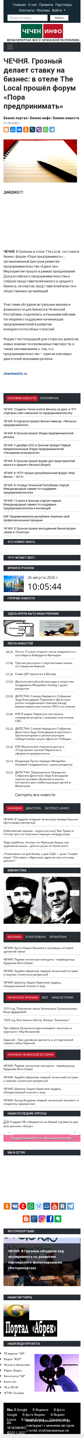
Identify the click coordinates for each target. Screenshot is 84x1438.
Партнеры (63, 4)
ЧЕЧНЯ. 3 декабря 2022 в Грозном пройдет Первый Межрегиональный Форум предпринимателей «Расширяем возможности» (37, 449)
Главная (19, 4)
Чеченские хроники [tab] (23, 997)
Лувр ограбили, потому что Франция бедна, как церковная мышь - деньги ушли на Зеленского (36, 844)
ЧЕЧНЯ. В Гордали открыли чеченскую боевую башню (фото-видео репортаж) (41, 821)
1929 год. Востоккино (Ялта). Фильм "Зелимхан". (37, 1020)
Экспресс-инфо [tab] (57, 808)
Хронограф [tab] (58, 937)
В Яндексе (41, 1410)
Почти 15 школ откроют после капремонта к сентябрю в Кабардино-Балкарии (45, 653)
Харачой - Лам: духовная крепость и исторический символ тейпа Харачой (38, 1041)
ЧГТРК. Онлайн (14, 1393)
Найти (59, 18)
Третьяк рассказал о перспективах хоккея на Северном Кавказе (43, 664)
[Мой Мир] (13, 129)
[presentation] (74, 893)
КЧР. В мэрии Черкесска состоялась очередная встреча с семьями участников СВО (44, 717)
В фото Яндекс (34, 1415)
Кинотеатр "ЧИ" (14, 1376)
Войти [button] (57, 10)
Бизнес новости (66, 118)
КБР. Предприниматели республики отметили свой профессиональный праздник (37, 518)
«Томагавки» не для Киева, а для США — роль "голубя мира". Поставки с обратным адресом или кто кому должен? (40, 857)
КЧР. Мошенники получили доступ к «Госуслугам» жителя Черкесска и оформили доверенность (39, 750)
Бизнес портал (16, 118)
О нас (32, 4)
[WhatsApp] (45, 129)
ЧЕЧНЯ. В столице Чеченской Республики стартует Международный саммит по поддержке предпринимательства (36, 489)
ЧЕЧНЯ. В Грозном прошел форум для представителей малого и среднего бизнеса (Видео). (39, 462)
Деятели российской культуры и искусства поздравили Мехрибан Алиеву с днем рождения (44, 684)
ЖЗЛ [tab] (45, 997)
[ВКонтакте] (19, 129)
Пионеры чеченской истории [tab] (30, 1055)
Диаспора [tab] (33, 808)
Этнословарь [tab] (35, 937)
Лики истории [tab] (62, 997)
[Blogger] (6, 129)
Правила (46, 4)
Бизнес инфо (40, 118)
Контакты (27, 10)
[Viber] (39, 129)
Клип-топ (10, 1382)
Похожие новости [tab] (22, 398)
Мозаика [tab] (14, 937)
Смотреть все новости (35, 794)
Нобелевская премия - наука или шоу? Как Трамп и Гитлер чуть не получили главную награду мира (39, 832)
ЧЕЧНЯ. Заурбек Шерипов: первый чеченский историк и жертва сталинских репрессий (41, 972)
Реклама (43, 10)
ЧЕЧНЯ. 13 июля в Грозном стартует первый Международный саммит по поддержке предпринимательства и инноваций (32, 504)
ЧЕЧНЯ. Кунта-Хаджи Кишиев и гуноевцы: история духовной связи (38, 949)
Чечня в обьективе (17, 1365)
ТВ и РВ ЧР (11, 1387)
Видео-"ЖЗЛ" (12, 1359)
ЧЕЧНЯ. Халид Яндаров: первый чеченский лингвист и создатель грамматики (41, 1102)
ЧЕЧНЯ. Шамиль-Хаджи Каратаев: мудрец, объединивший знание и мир (33, 984)
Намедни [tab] (15, 808)
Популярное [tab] (49, 398)
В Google (20, 1410)
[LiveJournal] (32, 129)
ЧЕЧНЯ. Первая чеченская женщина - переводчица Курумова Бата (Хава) (39, 961)
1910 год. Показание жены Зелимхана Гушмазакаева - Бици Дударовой (41, 1010)
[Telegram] (52, 129)
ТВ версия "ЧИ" (14, 1353)
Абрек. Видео (13, 1370)
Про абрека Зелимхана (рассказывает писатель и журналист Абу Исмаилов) (38, 1030)
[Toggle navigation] (10, 47)
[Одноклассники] (26, 129)
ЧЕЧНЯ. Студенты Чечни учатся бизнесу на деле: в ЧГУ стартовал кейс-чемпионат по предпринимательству (40, 411)
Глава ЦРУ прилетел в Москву (35, 674)
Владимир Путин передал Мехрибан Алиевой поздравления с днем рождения (44, 762)
